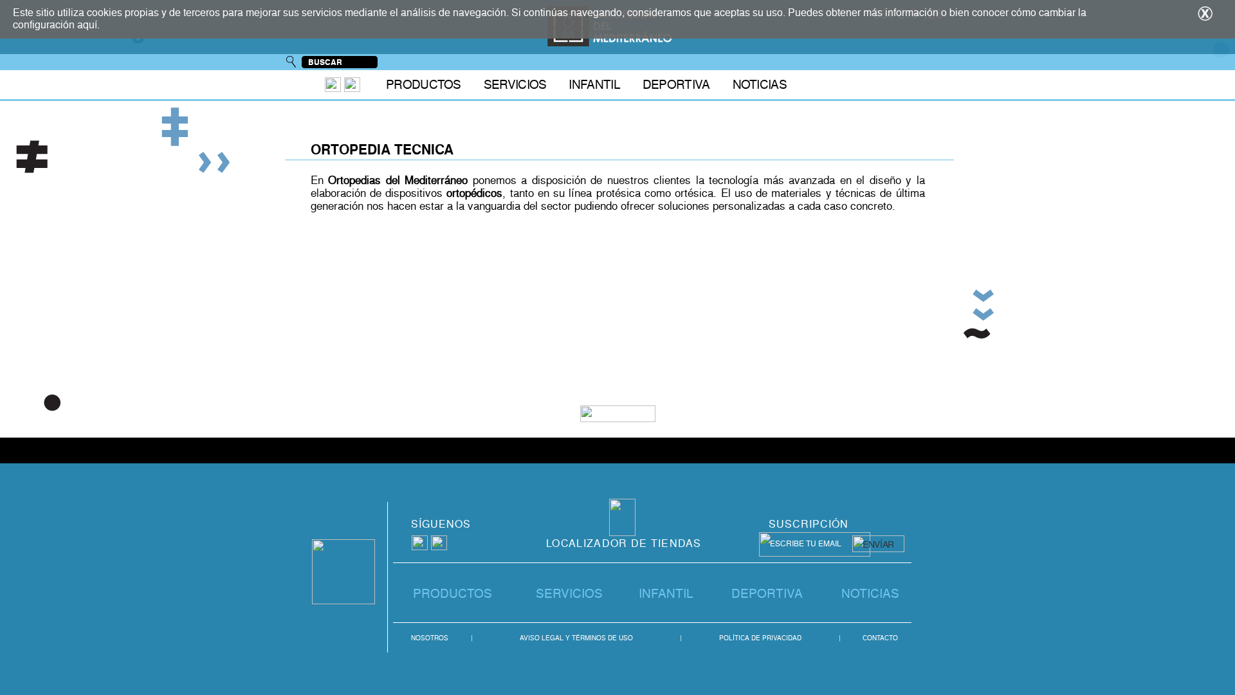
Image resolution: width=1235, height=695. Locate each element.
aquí (87, 25)
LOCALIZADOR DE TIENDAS (624, 543)
